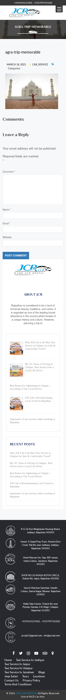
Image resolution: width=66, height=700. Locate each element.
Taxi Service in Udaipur (18, 668)
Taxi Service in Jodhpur (30, 660)
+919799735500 (43, 2)
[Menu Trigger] (59, 8)
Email (6, 223)
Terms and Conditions (18, 684)
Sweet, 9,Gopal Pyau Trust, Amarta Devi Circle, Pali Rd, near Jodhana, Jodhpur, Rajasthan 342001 (41, 545)
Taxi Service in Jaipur (17, 664)
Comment (9, 171)
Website (7, 237)
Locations (39, 676)
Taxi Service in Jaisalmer (19, 672)
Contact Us (11, 680)
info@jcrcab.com (52, 635)
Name (7, 209)
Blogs (41, 672)
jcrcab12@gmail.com (31, 635)
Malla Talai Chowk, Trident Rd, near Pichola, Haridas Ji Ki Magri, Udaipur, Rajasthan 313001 (41, 607)
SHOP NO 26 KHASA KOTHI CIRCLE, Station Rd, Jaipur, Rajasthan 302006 (40, 577)
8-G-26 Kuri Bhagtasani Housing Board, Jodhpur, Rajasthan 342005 (40, 530)
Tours (25, 676)
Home (8, 660)
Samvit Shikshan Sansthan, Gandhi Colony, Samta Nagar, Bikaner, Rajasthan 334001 (40, 591)
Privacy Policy (31, 680)
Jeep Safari (11, 676)
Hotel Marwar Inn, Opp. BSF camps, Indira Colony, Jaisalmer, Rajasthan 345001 (40, 561)
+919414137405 (23, 2)
